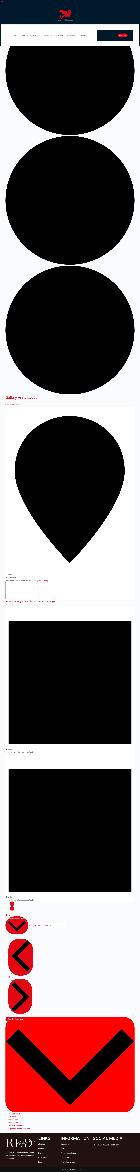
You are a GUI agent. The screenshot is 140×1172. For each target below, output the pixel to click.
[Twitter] (101, 1152)
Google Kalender (14, 1114)
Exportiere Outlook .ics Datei (19, 1129)
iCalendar (12, 1117)
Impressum (65, 1157)
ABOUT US (24, 35)
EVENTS (46, 35)
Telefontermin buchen (69, 1162)
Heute (7, 915)
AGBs (63, 1149)
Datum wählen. (35, 925)
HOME (15, 35)
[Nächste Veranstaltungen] (12, 908)
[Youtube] (107, 1152)
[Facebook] (95, 1152)
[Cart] (103, 35)
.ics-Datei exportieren (16, 1126)
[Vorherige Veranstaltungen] (12, 903)
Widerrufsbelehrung (68, 1153)
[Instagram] (113, 1152)
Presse (40, 1162)
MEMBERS (36, 35)
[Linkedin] (119, 1152)
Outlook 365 (13, 1120)
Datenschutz (65, 1144)
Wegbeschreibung (41, 581)
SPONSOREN (71, 35)
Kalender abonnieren (15, 1019)
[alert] (70, 680)
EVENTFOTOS (58, 35)
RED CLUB (5, 1)
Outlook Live (13, 1123)
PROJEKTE (83, 35)
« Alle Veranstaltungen (13, 404)
